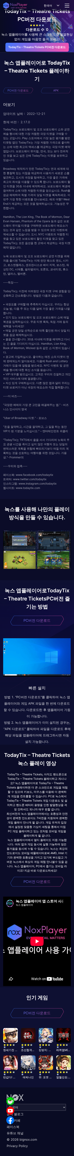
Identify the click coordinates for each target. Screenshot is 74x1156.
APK (56, 90)
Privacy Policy (17, 1146)
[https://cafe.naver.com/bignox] (10, 1101)
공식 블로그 (15, 1114)
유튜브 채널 (15, 1133)
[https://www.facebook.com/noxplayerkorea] (10, 1120)
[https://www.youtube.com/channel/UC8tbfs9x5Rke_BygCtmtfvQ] (10, 1111)
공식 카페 (13, 1120)
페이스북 (13, 1127)
